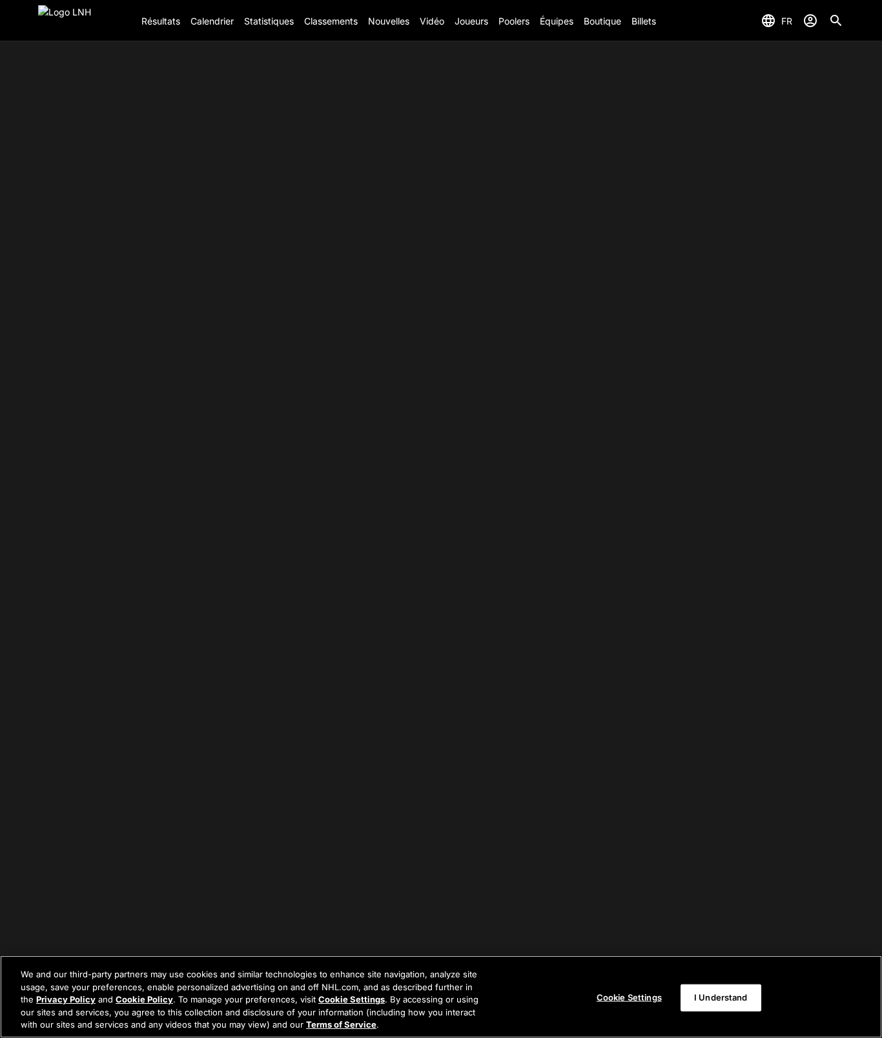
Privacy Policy (66, 999)
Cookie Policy (144, 999)
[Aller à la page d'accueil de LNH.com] (84, 20)
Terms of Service (341, 1024)
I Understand (721, 997)
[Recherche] (836, 20)
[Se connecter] (810, 20)
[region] (441, 996)
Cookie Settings (351, 999)
